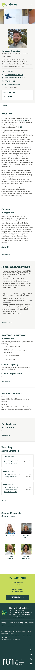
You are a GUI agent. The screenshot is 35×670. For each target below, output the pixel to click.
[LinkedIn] (31, 654)
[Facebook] (31, 645)
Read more (6, 255)
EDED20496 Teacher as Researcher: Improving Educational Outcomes (11, 462)
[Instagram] (31, 650)
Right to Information (7, 626)
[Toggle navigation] (32, 5)
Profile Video (9, 71)
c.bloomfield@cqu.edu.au (14, 74)
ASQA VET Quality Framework (23, 626)
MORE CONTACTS (16, 597)
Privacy (31, 623)
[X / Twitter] (31, 659)
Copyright (4, 623)
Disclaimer (12, 623)
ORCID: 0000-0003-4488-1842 (15, 78)
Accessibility (19, 623)
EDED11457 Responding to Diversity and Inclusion (12, 476)
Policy (26, 623)
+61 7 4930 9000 (17, 591)
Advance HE (23, 121)
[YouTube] (31, 664)
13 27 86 (17, 585)
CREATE (19, 127)
